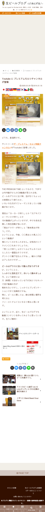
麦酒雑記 (7, 359)
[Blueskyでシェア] (8, 130)
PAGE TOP (23, 473)
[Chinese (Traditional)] (11, 89)
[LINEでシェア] (20, 130)
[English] (7, 89)
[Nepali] (33, 89)
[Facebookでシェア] (12, 130)
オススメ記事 (11, 488)
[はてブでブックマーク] (16, 130)
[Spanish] (30, 89)
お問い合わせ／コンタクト (22, 496)
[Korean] (22, 89)
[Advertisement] (22, 40)
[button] (24, 130)
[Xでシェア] (4, 130)
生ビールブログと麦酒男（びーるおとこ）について (33, 490)
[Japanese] (4, 89)
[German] (15, 89)
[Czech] (26, 89)
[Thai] (19, 89)
